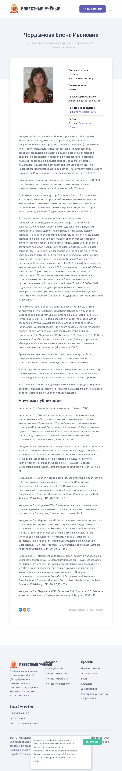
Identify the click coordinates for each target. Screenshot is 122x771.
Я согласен (92, 741)
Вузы (84, 678)
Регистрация (17, 718)
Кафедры (86, 683)
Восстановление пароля (24, 723)
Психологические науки (82, 111)
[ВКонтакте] (20, 610)
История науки (89, 673)
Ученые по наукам (56, 673)
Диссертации (89, 688)
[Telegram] (28, 610)
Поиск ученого (54, 668)
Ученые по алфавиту (57, 683)
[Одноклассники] (24, 610)
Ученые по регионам (57, 678)
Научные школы (90, 668)
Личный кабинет (93, 8)
